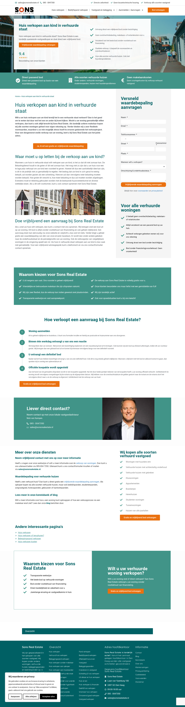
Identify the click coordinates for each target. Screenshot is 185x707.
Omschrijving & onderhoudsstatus (135, 171)
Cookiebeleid (140, 674)
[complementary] (32, 687)
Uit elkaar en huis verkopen (89, 677)
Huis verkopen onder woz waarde (62, 681)
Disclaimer (139, 682)
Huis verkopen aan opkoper (59, 666)
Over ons (139, 663)
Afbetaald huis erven (87, 659)
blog (48, 503)
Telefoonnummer (128, 135)
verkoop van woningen (86, 463)
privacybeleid (157, 191)
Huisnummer (161, 143)
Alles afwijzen (31, 697)
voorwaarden (143, 191)
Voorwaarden (140, 678)
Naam (123, 118)
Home (17, 96)
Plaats (124, 154)
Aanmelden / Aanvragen (129, 10)
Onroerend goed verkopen (89, 695)
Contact (138, 653)
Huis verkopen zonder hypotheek (61, 684)
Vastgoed (82, 662)
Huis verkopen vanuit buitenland (61, 695)
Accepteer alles (48, 697)
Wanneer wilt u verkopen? (131, 162)
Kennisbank (140, 660)
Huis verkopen (58, 10)
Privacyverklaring (142, 671)
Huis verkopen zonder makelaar (61, 662)
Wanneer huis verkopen (88, 692)
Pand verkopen (84, 652)
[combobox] (124, 139)
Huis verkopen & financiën (89, 684)
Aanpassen (15, 697)
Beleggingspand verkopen (59, 659)
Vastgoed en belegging (101, 10)
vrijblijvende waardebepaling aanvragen (81, 482)
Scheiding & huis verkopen (89, 673)
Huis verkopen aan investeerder (61, 670)
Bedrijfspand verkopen (78, 10)
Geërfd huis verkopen (87, 688)
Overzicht (30, 631)
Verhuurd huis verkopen (58, 655)
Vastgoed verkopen (86, 699)
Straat (123, 144)
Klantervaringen (141, 667)
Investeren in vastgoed (88, 670)
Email (123, 126)
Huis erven (83, 681)
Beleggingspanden (86, 666)
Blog (137, 656)
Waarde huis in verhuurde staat (61, 673)
